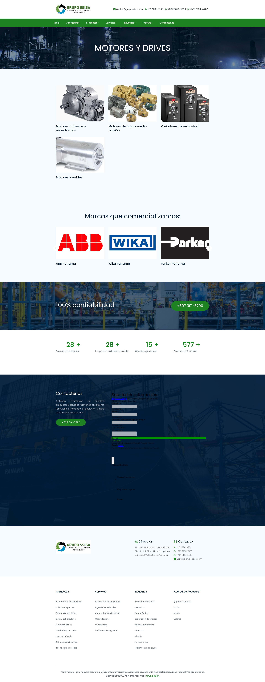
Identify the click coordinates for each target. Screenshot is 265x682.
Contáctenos (167, 22)
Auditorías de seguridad (106, 630)
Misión (177, 613)
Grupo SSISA (152, 675)
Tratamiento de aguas (145, 647)
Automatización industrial (107, 613)
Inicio (56, 22)
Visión (176, 607)
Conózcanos (73, 22)
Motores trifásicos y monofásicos (71, 128)
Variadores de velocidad (179, 126)
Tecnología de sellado (66, 647)
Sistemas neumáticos (66, 613)
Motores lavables (69, 177)
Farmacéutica (141, 613)
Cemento (139, 607)
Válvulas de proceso (65, 607)
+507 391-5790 (190, 305)
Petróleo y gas (141, 642)
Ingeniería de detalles (105, 607)
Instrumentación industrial (68, 601)
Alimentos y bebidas (144, 601)
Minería (138, 636)
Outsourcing (101, 624)
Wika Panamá (67, 263)
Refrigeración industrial (67, 642)
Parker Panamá (120, 263)
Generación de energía (146, 619)
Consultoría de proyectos (107, 601)
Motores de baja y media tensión (127, 128)
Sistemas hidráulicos (66, 619)
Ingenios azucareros (144, 624)
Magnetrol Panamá (176, 263)
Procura (147, 22)
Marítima (139, 630)
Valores (177, 619)
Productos (92, 22)
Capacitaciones (103, 619)
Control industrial (64, 636)
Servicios (111, 22)
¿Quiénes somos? (182, 601)
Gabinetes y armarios (66, 630)
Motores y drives (64, 624)
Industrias (129, 22)
